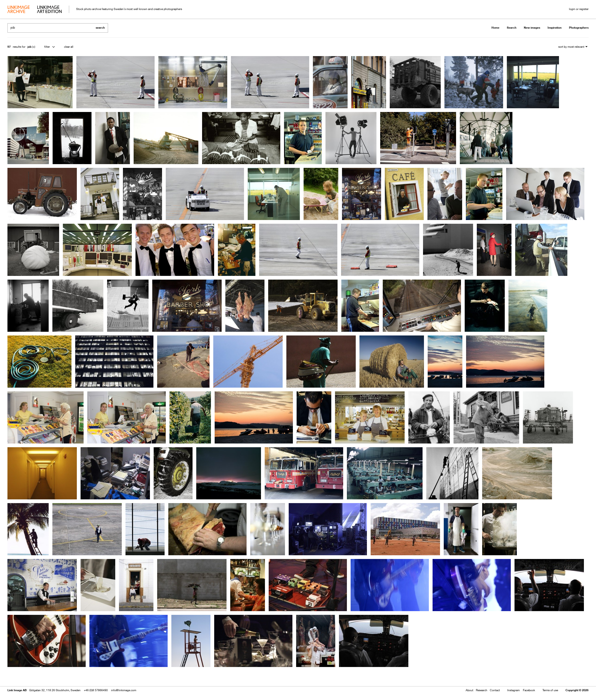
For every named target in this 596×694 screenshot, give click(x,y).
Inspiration (555, 27)
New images (532, 27)
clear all (68, 46)
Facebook (529, 690)
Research (481, 690)
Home (495, 27)
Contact (495, 690)
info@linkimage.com (123, 690)
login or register (579, 9)
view (32, 677)
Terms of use (550, 690)
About (469, 690)
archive (18, 9)
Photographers (579, 27)
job (29, 46)
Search (511, 27)
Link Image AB (17, 690)
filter (47, 46)
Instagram (513, 690)
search (100, 27)
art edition (49, 9)
